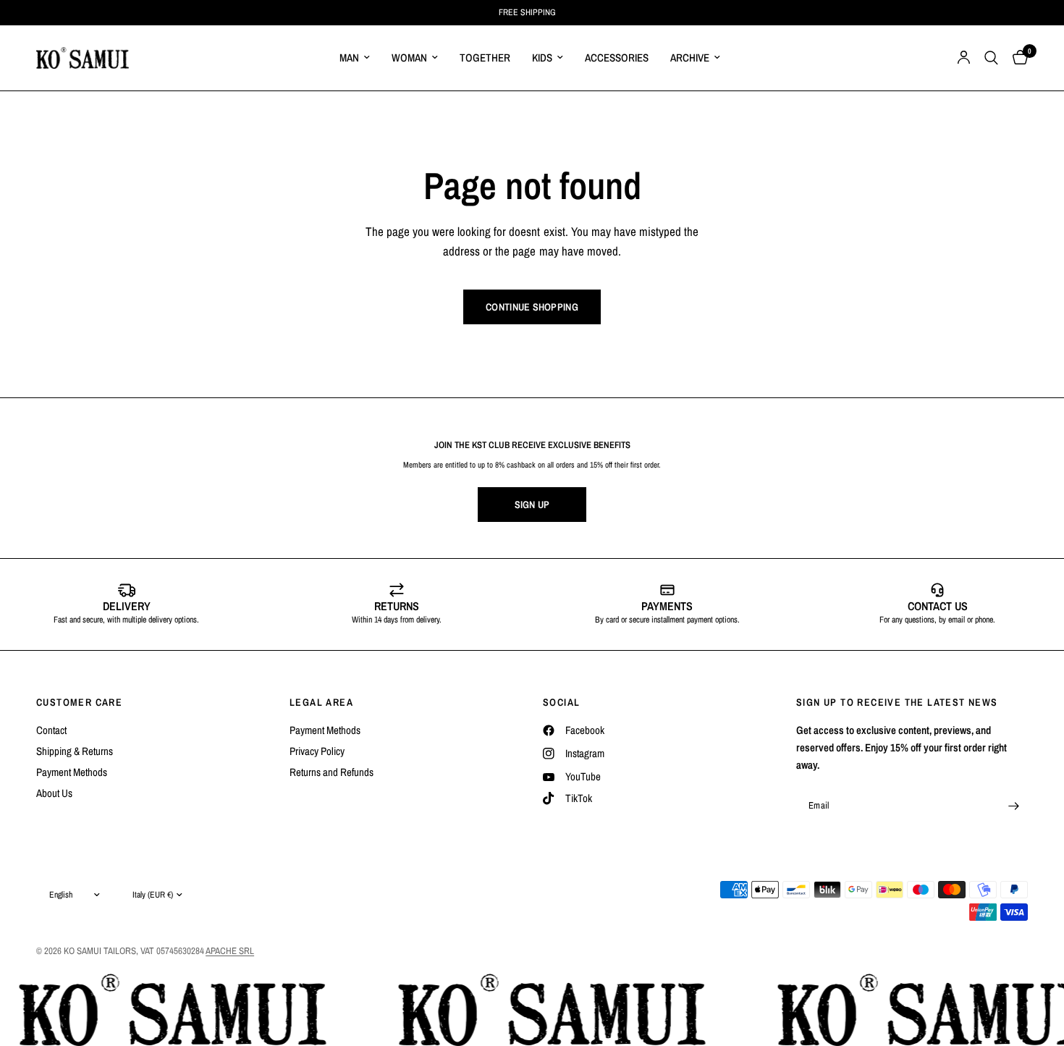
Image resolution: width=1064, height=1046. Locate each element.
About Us (54, 793)
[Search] (991, 57)
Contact (51, 730)
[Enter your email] (1013, 805)
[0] (1016, 57)
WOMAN (409, 57)
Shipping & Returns (74, 751)
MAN (349, 57)
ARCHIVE (689, 57)
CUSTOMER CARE (79, 702)
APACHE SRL (230, 951)
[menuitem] (355, 58)
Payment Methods (71, 772)
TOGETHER (485, 57)
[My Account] (963, 57)
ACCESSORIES (617, 57)
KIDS (542, 57)
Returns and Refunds (331, 772)
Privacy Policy (317, 751)
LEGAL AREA (321, 702)
